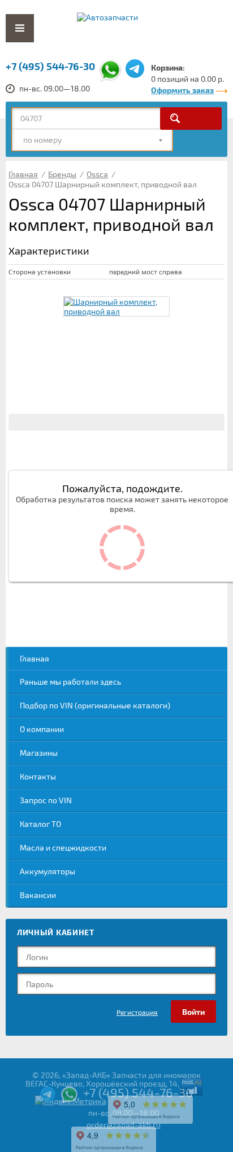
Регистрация (137, 1012)
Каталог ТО (40, 824)
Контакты (38, 776)
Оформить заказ (182, 90)
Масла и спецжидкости (63, 847)
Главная (34, 658)
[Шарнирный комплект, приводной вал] (116, 306)
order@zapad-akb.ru (124, 1124)
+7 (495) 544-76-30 (50, 66)
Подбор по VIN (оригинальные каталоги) (95, 705)
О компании (42, 729)
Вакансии (38, 895)
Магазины (39, 752)
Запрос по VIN (46, 800)
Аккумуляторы (47, 871)
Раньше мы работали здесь (70, 681)
